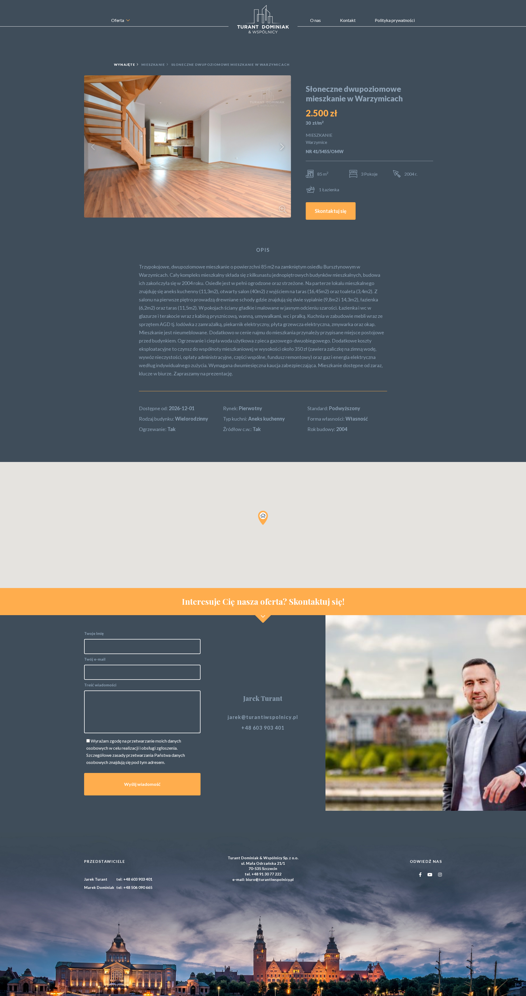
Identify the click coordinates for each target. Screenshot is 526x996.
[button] (93, 146)
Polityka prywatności (395, 20)
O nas (315, 20)
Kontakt (348, 20)
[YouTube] (430, 875)
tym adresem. (152, 762)
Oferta (117, 20)
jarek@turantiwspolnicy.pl (263, 717)
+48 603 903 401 (262, 728)
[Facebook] (420, 875)
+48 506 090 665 (137, 887)
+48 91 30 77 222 (266, 874)
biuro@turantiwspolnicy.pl (270, 879)
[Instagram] (440, 875)
